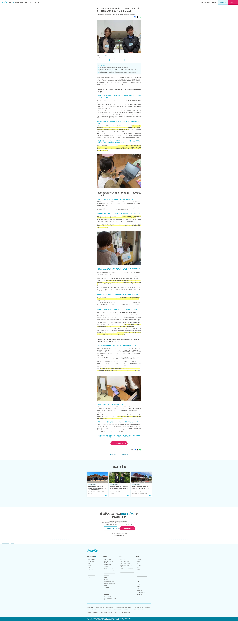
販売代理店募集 (139, 590)
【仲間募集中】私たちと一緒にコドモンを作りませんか (102, 612)
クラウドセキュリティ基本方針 (138, 607)
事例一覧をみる (119, 501)
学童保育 (89, 565)
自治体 (89, 567)
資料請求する (223, 2)
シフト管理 (106, 579)
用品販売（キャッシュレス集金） (109, 568)
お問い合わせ (127, 528)
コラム (138, 571)
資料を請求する (118, 443)
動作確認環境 (147, 607)
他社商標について (101, 609)
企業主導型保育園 (91, 561)
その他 (89, 577)
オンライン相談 (203, 2)
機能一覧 (105, 556)
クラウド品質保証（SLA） (110, 607)
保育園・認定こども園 (91, 559)
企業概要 (88, 612)
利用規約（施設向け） (109, 609)
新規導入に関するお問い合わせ (142, 576)
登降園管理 (103, 57)
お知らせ (138, 584)
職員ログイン (215, 2)
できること (10, 2)
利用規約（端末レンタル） (128, 609)
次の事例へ (124, 454)
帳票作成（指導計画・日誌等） (109, 570)
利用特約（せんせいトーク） (138, 609)
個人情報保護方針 (90, 607)
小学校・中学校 (90, 569)
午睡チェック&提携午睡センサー (109, 583)
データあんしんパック (108, 589)
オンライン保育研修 (107, 596)
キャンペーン (139, 565)
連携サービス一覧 (123, 559)
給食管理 (112, 57)
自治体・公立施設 (104, 55)
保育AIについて (139, 594)
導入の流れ (22, 2)
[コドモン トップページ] (92, 550)
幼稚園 (89, 563)
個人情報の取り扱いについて (99, 607)
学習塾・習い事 (90, 571)
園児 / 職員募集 (106, 594)
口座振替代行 (106, 566)
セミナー (31, 2)
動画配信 (105, 577)
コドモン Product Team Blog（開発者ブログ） (121, 612)
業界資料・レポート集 (140, 569)
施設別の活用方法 (91, 556)
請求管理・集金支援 (107, 564)
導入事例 (17, 2)
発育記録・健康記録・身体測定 (109, 581)
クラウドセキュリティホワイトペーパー (123, 607)
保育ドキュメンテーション (124, 561)
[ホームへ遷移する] (4, 2)
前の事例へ (113, 454)
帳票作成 (108, 57)
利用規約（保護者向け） (118, 609)
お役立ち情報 (36, 2)
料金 (26, 2)
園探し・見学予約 (125, 563)
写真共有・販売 (106, 575)
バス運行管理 (106, 587)
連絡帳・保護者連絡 (107, 559)
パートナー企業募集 (140, 592)
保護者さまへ (209, 2)
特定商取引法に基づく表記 (91, 609)
